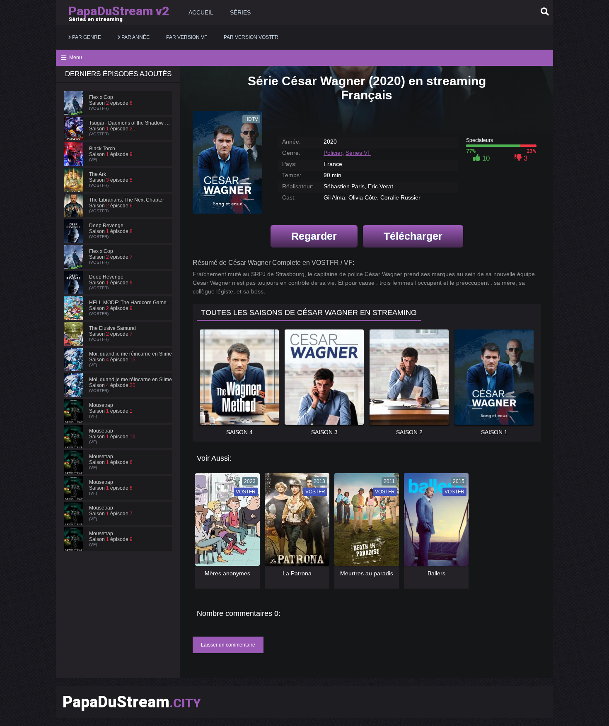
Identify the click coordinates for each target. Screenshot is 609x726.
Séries (240, 12)
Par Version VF (186, 37)
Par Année (135, 37)
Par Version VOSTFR (251, 37)
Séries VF (358, 152)
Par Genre (86, 37)
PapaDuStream (132, 702)
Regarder (314, 236)
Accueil (200, 12)
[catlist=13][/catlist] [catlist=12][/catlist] (225, 522)
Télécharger (413, 236)
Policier (333, 152)
